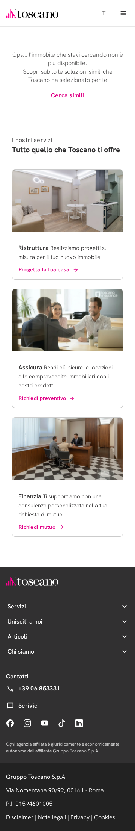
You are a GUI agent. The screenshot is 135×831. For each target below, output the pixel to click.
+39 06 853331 (39, 688)
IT (102, 13)
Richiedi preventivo (42, 398)
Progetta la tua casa (44, 269)
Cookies (104, 817)
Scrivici (28, 706)
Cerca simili (67, 95)
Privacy (80, 817)
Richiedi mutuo (37, 527)
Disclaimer (19, 817)
